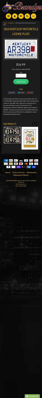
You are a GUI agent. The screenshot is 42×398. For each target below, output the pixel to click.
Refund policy (32, 172)
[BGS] (8, 16)
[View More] (12, 142)
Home (5, 23)
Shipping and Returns (21, 175)
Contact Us (33, 396)
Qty (21, 72)
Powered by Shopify (21, 186)
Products (11, 23)
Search (7, 172)
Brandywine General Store (23, 180)
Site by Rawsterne (21, 184)
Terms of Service (18, 172)
